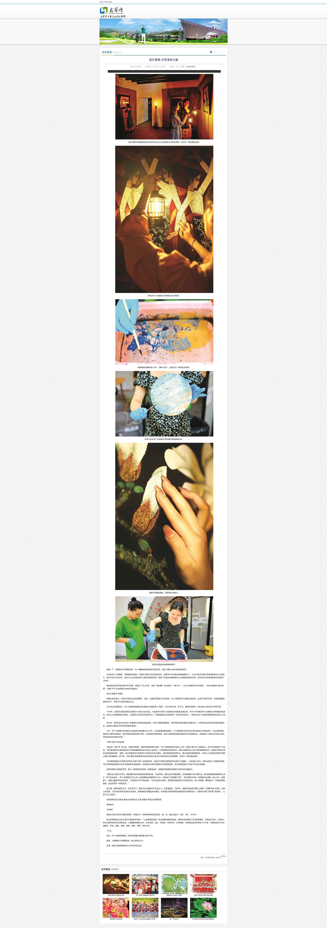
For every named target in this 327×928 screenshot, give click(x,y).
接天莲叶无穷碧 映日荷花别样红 (203, 919)
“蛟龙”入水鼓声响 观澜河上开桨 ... (145, 919)
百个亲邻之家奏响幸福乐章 (145, 895)
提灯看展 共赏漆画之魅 (116, 895)
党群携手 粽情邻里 (116, 919)
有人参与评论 (190, 67)
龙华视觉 (222, 52)
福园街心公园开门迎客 (174, 895)
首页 (214, 52)
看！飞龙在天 (174, 919)
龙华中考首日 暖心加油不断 (203, 895)
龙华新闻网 (113, 12)
